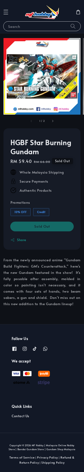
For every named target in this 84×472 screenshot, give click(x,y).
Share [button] (21, 240)
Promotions (20, 202)
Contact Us (20, 416)
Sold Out (42, 226)
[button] (6, 12)
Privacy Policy (47, 457)
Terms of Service (22, 457)
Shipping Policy (53, 462)
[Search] (73, 26)
